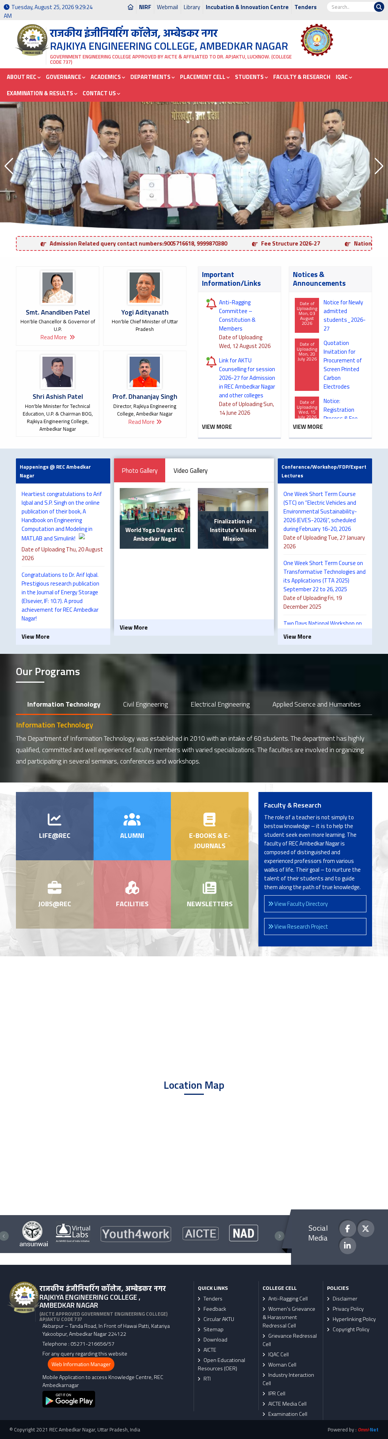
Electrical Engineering (220, 704)
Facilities (132, 904)
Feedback (214, 1309)
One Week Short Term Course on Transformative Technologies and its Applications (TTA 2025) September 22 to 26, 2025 (324, 576)
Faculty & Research (301, 76)
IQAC (342, 76)
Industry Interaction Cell (288, 1379)
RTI (206, 1378)
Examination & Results (40, 93)
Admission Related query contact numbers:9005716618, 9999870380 (124, 243)
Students (250, 76)
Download (214, 1339)
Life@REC (54, 835)
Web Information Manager (81, 1364)
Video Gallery (191, 470)
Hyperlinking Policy (354, 1319)
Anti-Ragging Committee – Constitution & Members (237, 315)
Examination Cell (287, 1414)
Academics (106, 76)
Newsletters (210, 904)
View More (217, 426)
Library (192, 7)
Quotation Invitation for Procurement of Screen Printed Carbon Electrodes (343, 364)
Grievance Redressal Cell (290, 1340)
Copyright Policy (350, 1329)
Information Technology (63, 704)
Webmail (167, 7)
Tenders (305, 7)
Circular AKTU (218, 1319)
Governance (64, 76)
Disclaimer (344, 1298)
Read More (54, 337)
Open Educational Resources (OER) (221, 1364)
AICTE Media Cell (287, 1404)
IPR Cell (276, 1393)
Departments (151, 76)
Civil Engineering (145, 704)
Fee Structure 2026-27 (277, 243)
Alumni (132, 835)
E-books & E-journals (209, 840)
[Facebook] (347, 1228)
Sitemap (213, 1329)
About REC (22, 76)
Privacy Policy (348, 1309)
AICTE (209, 1350)
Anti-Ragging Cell (287, 1298)
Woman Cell (281, 1364)
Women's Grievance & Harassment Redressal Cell (289, 1317)
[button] (9, 166)
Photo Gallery (140, 470)
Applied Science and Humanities (316, 704)
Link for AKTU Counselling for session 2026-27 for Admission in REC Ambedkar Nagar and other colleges (247, 378)
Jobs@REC (54, 904)
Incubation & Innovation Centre (247, 7)
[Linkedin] (347, 1245)
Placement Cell (203, 76)
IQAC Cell (278, 1354)
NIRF (145, 7)
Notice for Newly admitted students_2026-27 (345, 315)
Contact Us (100, 93)
